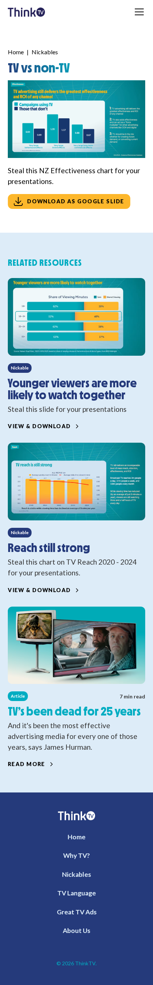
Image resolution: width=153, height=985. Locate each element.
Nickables (45, 51)
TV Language (76, 893)
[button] (137, 12)
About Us (76, 930)
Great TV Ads (77, 912)
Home (16, 51)
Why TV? (76, 855)
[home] (26, 11)
